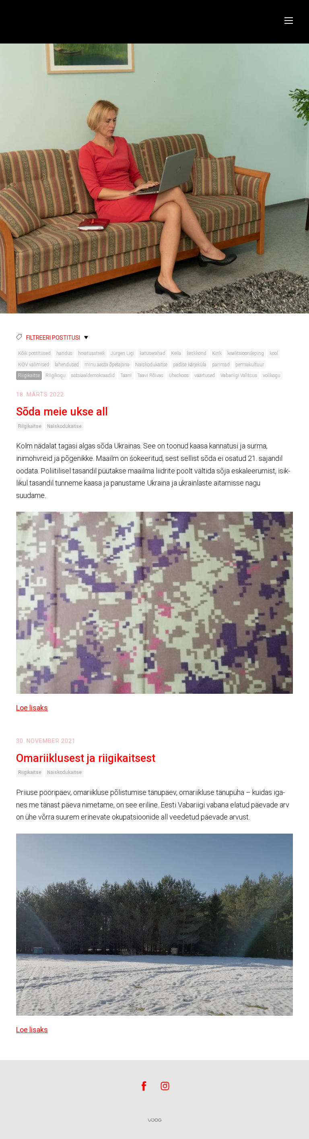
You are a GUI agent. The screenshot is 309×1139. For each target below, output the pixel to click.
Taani (126, 375)
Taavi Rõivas (150, 375)
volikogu (271, 375)
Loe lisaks (32, 707)
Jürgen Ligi (122, 353)
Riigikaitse (29, 375)
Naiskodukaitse (151, 364)
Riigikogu (55, 375)
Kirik (217, 353)
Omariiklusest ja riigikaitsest (85, 758)
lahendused (67, 364)
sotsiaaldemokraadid (93, 375)
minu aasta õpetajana (107, 364)
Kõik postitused (34, 353)
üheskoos (179, 375)
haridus (64, 353)
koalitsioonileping (245, 353)
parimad (221, 364)
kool (274, 353)
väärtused (204, 375)
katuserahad (152, 353)
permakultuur (249, 364)
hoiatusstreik (91, 353)
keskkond (196, 353)
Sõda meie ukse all (62, 411)
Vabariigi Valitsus (238, 375)
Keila (176, 353)
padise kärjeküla (189, 364)
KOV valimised (33, 364)
